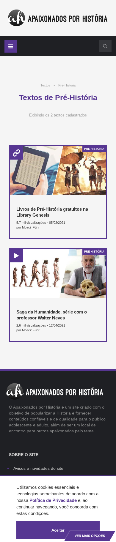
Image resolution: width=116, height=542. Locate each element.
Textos (45, 85)
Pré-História (67, 85)
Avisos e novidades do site (38, 468)
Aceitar (58, 530)
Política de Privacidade (53, 500)
